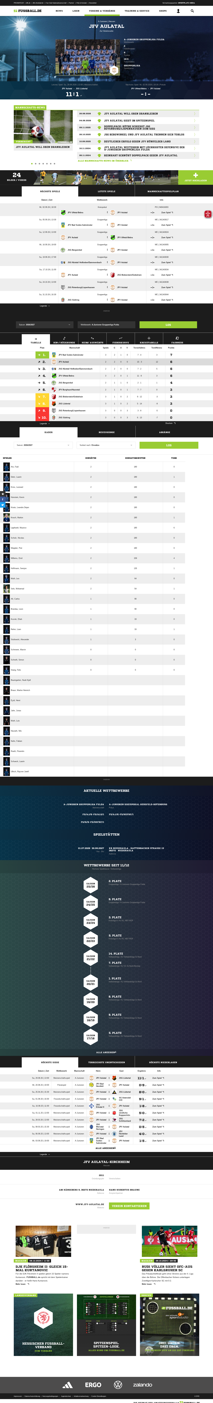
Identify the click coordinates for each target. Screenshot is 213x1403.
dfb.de (28, 3)
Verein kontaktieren (129, 1206)
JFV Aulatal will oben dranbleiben (43, 145)
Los (168, 324)
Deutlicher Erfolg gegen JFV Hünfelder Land (137, 141)
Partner (71, 3)
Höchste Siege (50, 1062)
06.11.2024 (85, 155)
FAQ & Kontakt (81, 3)
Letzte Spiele (106, 191)
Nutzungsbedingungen (50, 1396)
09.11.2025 (85, 127)
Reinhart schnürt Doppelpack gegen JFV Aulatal (141, 155)
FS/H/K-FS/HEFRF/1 (92, 822)
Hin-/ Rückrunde (64, 343)
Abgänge (164, 432)
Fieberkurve (120, 343)
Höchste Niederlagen (163, 1062)
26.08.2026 (85, 113)
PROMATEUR (19, 3)
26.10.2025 (85, 134)
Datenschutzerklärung (32, 1396)
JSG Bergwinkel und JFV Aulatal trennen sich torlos (144, 134)
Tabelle (36, 343)
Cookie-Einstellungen (98, 1396)
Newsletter (93, 3)
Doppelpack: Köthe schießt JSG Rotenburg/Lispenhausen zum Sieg (129, 127)
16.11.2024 (85, 148)
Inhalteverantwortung (81, 1396)
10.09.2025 (85, 141)
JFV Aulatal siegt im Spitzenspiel (129, 120)
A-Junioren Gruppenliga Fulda (144, 39)
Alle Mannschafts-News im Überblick (103, 161)
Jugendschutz (66, 1396)
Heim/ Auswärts (92, 343)
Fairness (177, 343)
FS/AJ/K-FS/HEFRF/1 (121, 814)
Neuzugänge (107, 432)
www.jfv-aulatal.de (89, 1204)
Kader (48, 432)
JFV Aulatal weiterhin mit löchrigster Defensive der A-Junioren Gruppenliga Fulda (144, 148)
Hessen (112, 21)
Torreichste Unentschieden (106, 1062)
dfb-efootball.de (38, 3)
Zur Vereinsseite (106, 31)
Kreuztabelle (149, 343)
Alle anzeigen (105, 1052)
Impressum (18, 1396)
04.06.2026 (85, 120)
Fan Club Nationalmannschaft (56, 3)
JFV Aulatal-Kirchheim (106, 1162)
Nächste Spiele (50, 191)
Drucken (168, 423)
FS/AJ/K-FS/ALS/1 (93, 814)
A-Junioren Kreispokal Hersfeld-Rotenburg (138, 804)
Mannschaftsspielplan (163, 191)
